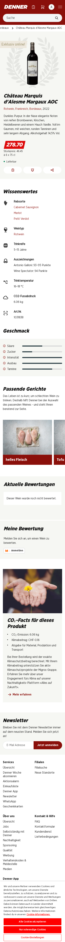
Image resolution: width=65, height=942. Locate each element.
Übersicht (9, 767)
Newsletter (10, 796)
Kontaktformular (45, 826)
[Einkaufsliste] (33, 7)
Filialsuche (41, 767)
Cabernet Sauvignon (26, 207)
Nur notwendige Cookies (32, 930)
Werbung (8, 855)
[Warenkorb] (42, 7)
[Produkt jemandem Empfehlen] (52, 170)
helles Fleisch (16, 460)
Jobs (6, 826)
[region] (32, 911)
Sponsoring (10, 845)
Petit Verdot (21, 218)
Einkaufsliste (10, 786)
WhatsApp (9, 801)
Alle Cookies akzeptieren (32, 922)
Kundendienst (43, 831)
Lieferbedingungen (46, 836)
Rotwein (9, 108)
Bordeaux (35, 108)
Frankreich (21, 108)
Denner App (10, 791)
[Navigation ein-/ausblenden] (60, 6)
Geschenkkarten (13, 806)
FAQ (37, 821)
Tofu (60, 460)
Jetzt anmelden (47, 745)
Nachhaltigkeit (12, 840)
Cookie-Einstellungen (32, 937)
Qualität (7, 850)
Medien (7, 869)
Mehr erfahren (22, 694)
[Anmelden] (51, 7)
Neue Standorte (45, 772)
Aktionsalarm (11, 781)
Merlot (18, 213)
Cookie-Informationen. (38, 914)
